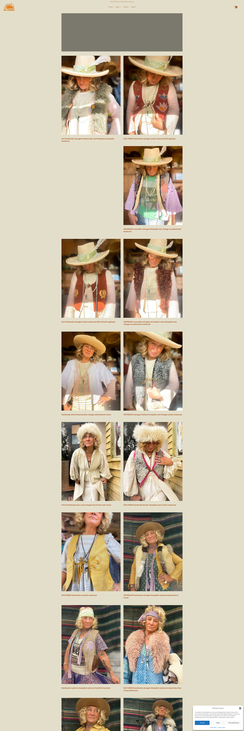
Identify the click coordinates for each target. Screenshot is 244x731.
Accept (202, 723)
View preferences (233, 723)
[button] (240, 708)
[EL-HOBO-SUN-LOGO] (9, 4)
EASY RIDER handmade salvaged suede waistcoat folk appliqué (149, 139)
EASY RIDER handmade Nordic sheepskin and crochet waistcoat (149, 505)
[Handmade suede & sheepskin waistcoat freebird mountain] (91, 644)
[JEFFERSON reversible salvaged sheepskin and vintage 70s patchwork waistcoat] (153, 185)
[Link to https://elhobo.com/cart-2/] (236, 7)
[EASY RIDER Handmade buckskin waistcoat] (91, 551)
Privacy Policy (221, 727)
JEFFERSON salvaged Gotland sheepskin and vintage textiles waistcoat (152, 415)
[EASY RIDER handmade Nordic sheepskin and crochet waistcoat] (153, 461)
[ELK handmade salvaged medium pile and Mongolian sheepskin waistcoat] (91, 95)
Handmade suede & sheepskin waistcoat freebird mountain (85, 688)
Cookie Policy (213, 727)
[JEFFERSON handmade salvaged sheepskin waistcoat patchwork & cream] (153, 551)
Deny (218, 723)
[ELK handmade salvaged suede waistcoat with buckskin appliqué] (91, 278)
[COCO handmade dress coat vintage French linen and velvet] (91, 461)
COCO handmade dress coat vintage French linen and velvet (86, 505)
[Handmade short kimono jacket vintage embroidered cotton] (91, 371)
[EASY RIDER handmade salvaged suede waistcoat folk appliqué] (153, 95)
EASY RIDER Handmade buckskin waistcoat (79, 595)
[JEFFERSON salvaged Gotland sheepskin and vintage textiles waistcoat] (153, 371)
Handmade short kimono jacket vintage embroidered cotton (86, 415)
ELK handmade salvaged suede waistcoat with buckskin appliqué (88, 322)
